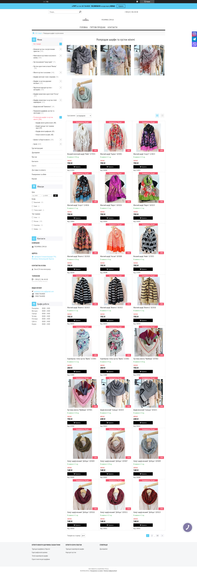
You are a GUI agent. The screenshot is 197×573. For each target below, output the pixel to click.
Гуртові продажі (37, 148)
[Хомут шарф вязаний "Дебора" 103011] (115, 495)
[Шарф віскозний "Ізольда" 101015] (115, 393)
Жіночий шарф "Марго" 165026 (111, 205)
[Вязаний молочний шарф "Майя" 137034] (82, 137)
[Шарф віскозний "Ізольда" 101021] (148, 393)
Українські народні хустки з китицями (43, 88)
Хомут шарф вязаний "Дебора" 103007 (114, 461)
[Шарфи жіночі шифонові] (149, 60)
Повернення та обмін (39, 174)
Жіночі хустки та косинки (42, 72)
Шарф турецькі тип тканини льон (45, 127)
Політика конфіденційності (110, 571)
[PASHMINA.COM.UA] (85, 20)
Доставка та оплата (39, 170)
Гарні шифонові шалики (39, 552)
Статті (34, 165)
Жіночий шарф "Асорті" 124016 (78, 205)
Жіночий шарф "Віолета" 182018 (78, 256)
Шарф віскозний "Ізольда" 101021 (145, 410)
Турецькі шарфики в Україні (41, 549)
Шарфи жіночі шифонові (43, 131)
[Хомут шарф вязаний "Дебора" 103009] (148, 444)
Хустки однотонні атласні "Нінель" (45, 66)
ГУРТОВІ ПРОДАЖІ (97, 27)
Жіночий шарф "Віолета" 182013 (78, 307)
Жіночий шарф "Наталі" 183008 (111, 256)
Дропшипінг (36, 152)
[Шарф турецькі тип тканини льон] (115, 60)
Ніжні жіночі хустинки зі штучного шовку (45, 56)
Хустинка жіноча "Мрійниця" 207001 (79, 410)
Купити (121, 6)
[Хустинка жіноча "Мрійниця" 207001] (82, 393)
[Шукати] (80, 11)
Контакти (35, 161)
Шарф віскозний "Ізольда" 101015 (112, 410)
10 (157, 536)
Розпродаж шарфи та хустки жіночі (43, 118)
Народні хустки (71, 552)
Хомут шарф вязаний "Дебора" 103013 (147, 512)
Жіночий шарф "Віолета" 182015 (111, 307)
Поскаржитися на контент (96, 571)
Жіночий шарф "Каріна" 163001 (111, 154)
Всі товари (39, 33)
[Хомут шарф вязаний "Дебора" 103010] (82, 495)
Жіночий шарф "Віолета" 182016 (144, 307)
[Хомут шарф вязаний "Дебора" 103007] (115, 444)
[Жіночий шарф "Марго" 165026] (115, 188)
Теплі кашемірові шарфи (40, 556)
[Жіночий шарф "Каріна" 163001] (115, 137)
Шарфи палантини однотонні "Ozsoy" (46, 94)
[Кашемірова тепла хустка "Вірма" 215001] (82, 342)
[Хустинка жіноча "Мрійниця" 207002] (148, 342)
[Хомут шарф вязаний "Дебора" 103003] (82, 444)
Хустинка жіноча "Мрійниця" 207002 (145, 359)
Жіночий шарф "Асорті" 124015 (144, 154)
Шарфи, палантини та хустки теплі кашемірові (45, 101)
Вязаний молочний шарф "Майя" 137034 (81, 154)
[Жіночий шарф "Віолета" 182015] (115, 291)
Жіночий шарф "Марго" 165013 (144, 205)
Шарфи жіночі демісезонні (44, 123)
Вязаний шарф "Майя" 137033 (143, 256)
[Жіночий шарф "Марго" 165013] (148, 188)
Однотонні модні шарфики (41, 559)
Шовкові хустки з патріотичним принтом (44, 50)
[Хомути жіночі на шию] (82, 93)
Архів (35, 144)
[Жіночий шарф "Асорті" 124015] (148, 137)
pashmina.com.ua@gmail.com (44, 291)
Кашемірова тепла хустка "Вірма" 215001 (81, 359)
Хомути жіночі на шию (43, 135)
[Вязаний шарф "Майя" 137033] (148, 240)
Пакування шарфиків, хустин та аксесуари (44, 112)
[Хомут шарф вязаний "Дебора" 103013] (148, 495)
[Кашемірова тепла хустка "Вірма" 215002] (115, 342)
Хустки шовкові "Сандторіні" (43, 62)
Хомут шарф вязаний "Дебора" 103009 (147, 461)
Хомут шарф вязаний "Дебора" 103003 (81, 461)
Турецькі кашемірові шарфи (75, 549)
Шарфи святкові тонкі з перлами (44, 77)
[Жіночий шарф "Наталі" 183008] (115, 240)
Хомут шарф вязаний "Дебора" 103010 (81, 512)
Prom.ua (107, 569)
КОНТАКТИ (112, 27)
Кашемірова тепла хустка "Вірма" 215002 (114, 359)
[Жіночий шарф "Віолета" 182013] (82, 291)
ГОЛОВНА (84, 27)
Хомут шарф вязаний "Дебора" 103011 (114, 512)
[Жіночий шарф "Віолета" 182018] (82, 240)
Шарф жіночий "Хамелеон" (42, 106)
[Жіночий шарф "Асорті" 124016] (82, 188)
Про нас (34, 157)
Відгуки (34, 179)
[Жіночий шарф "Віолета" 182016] (148, 291)
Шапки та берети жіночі (42, 139)
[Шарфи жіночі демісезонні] (82, 60)
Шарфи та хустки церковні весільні (42, 82)
